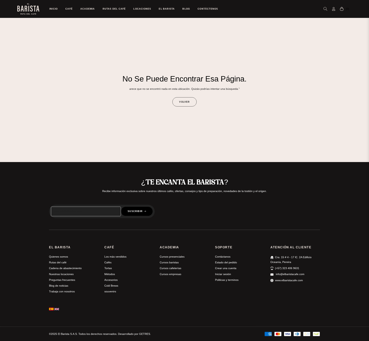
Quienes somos (58, 256)
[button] (325, 9)
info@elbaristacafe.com (289, 274)
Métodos (109, 274)
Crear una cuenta (225, 268)
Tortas (108, 268)
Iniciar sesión (223, 274)
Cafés (107, 262)
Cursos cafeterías (170, 268)
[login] (334, 9)
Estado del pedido (226, 262)
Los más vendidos (115, 256)
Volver (184, 102)
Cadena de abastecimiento (65, 268)
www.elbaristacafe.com (289, 280)
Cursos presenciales (172, 256)
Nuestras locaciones (61, 274)
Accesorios (111, 279)
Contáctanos (222, 256)
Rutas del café (57, 262)
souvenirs (110, 291)
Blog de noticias (58, 285)
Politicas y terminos (227, 279)
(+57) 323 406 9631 (287, 268)
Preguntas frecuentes (62, 279)
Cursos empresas (170, 274)
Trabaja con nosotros (62, 291)
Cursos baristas (169, 262)
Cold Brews (111, 285)
